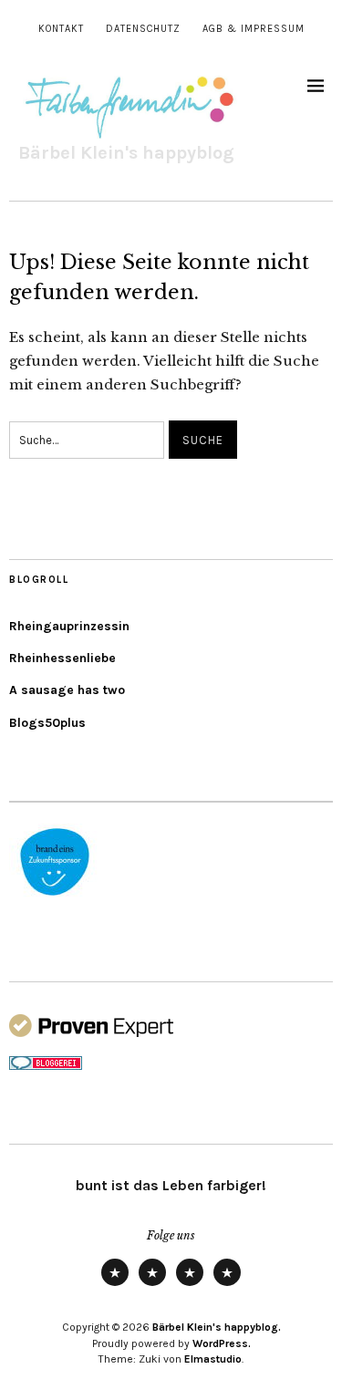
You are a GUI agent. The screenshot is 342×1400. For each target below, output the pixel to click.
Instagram (152, 1285)
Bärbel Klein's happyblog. (216, 1327)
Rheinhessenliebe (62, 658)
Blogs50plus (47, 723)
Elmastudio (213, 1359)
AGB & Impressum (253, 29)
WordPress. (221, 1343)
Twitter (115, 1285)
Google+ (189, 1285)
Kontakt (61, 29)
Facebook (227, 1285)
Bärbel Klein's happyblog (126, 152)
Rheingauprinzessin (69, 626)
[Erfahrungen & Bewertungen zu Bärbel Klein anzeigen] (91, 1033)
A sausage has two (67, 690)
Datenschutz (143, 29)
